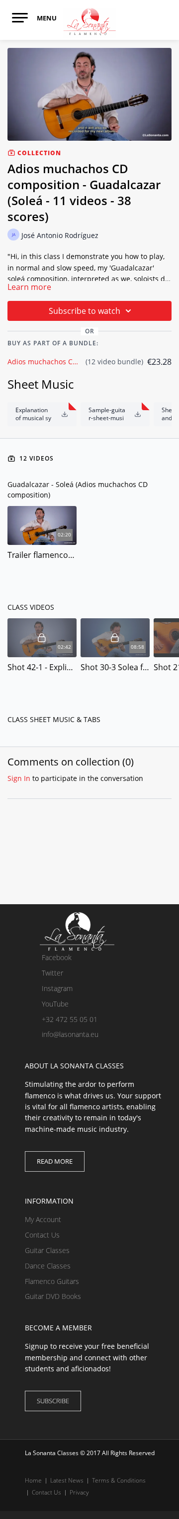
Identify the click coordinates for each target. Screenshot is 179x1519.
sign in (18, 778)
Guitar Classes (47, 1250)
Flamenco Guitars (52, 1281)
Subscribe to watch (84, 310)
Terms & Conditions (119, 1480)
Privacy (79, 1492)
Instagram (56, 988)
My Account (43, 1219)
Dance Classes (48, 1265)
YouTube (54, 1004)
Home (33, 1480)
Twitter (51, 973)
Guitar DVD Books (53, 1296)
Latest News (67, 1480)
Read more (55, 1161)
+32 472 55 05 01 (68, 1019)
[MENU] (20, 18)
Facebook (56, 957)
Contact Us (42, 1235)
